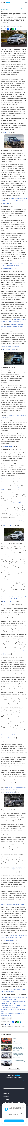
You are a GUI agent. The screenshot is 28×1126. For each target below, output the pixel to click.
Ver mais (14, 1028)
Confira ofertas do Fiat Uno (9, 735)
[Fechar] (23, 1105)
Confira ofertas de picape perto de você (12, 651)
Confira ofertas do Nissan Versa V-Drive (12, 904)
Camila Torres (6, 24)
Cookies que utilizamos (14, 1116)
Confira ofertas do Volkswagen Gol (11, 479)
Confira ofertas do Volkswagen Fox (11, 346)
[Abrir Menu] (26, 2)
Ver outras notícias (14, 1068)
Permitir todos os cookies (14, 1120)
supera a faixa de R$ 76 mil (15, 503)
